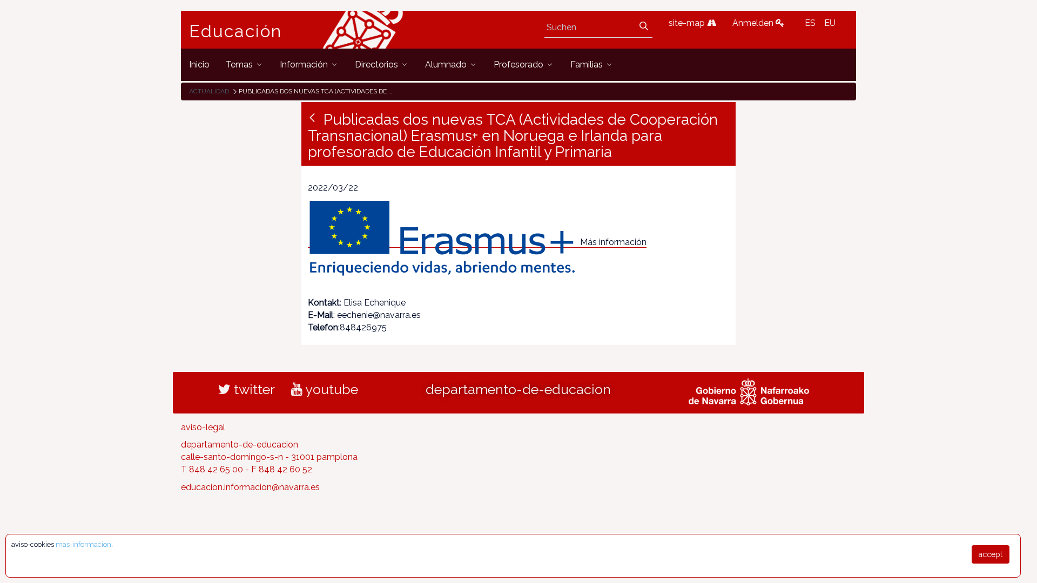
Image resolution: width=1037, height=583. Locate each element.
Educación (235, 31)
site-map (688, 23)
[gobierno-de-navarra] (749, 390)
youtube (330, 389)
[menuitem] (199, 64)
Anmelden (754, 23)
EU (830, 23)
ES (810, 23)
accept (990, 554)
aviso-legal (203, 427)
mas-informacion (83, 544)
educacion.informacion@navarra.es (250, 487)
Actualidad (209, 91)
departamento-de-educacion (518, 389)
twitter (253, 389)
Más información (613, 242)
